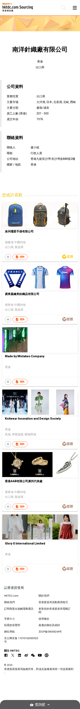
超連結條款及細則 (49, 625)
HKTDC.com (11, 595)
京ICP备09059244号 (50, 631)
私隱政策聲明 (12, 625)
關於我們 (44, 595)
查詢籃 (40, 705)
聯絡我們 (9, 602)
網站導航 (9, 631)
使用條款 (44, 618)
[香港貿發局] (40, 590)
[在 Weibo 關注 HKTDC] (26, 655)
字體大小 (9, 618)
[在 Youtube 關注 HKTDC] (40, 655)
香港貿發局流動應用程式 (53, 602)
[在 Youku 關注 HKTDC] (46, 655)
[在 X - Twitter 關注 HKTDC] (13, 655)
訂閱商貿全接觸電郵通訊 (18, 608)
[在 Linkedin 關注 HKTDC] (19, 655)
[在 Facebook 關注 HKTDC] (6, 655)
